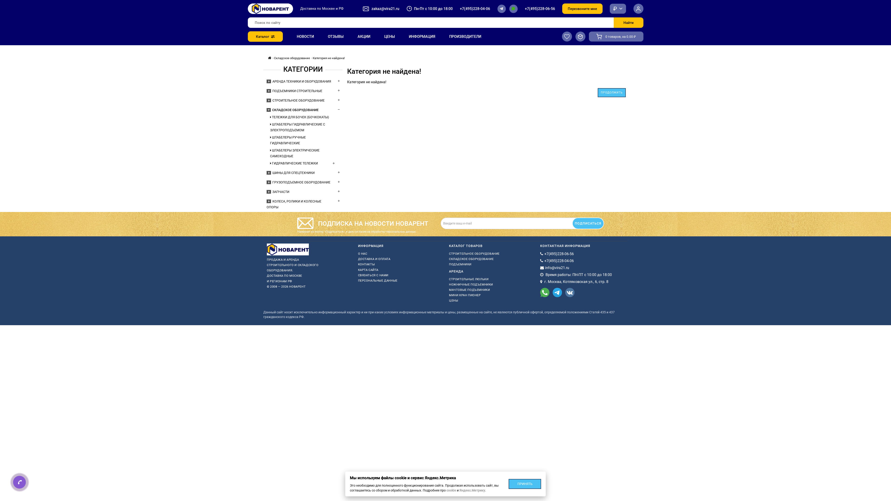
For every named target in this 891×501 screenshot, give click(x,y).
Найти (628, 23)
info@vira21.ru (557, 268)
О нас (362, 253)
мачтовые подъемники (469, 290)
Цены (389, 36)
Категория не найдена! (329, 58)
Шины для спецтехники (293, 173)
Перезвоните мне (582, 9)
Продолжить (612, 92)
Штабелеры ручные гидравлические (288, 140)
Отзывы (336, 36)
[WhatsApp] (513, 9)
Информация (422, 36)
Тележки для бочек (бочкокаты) (300, 117)
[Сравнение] (580, 37)
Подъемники (460, 264)
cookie (451, 490)
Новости (305, 36)
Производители (465, 36)
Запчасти (280, 192)
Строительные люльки (468, 279)
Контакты (366, 264)
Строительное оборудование (298, 100)
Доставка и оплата (374, 259)
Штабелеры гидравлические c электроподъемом (297, 127)
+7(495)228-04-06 (475, 8)
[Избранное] (567, 37)
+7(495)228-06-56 (540, 8)
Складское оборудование (292, 58)
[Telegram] (501, 9)
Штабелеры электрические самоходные (295, 153)
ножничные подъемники (471, 284)
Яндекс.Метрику (472, 490)
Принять (525, 484)
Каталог (262, 37)
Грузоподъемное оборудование (300, 182)
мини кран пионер (465, 295)
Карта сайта (368, 270)
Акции (364, 36)
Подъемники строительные (296, 91)
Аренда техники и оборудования (301, 81)
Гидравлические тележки (294, 163)
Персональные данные (377, 280)
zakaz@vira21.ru (385, 8)
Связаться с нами (373, 275)
